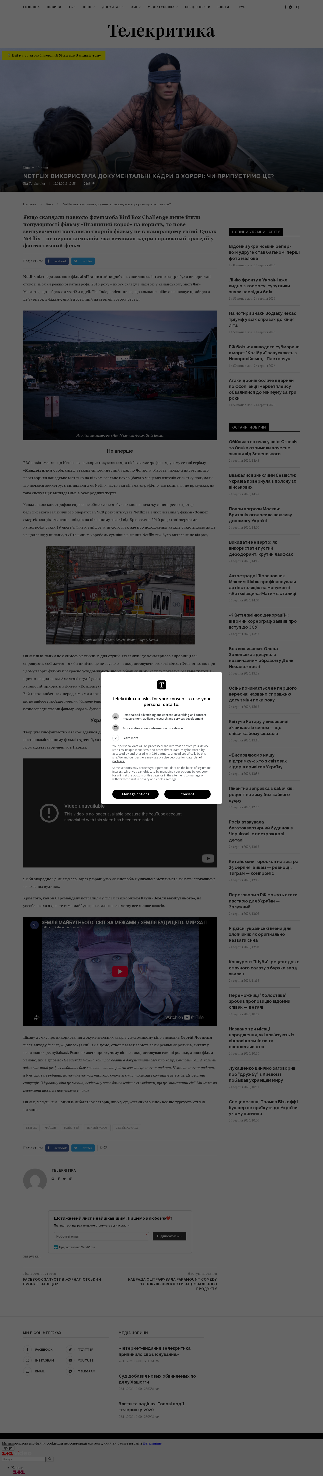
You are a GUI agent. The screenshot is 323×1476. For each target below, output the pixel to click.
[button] (161, 738)
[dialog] (161, 738)
